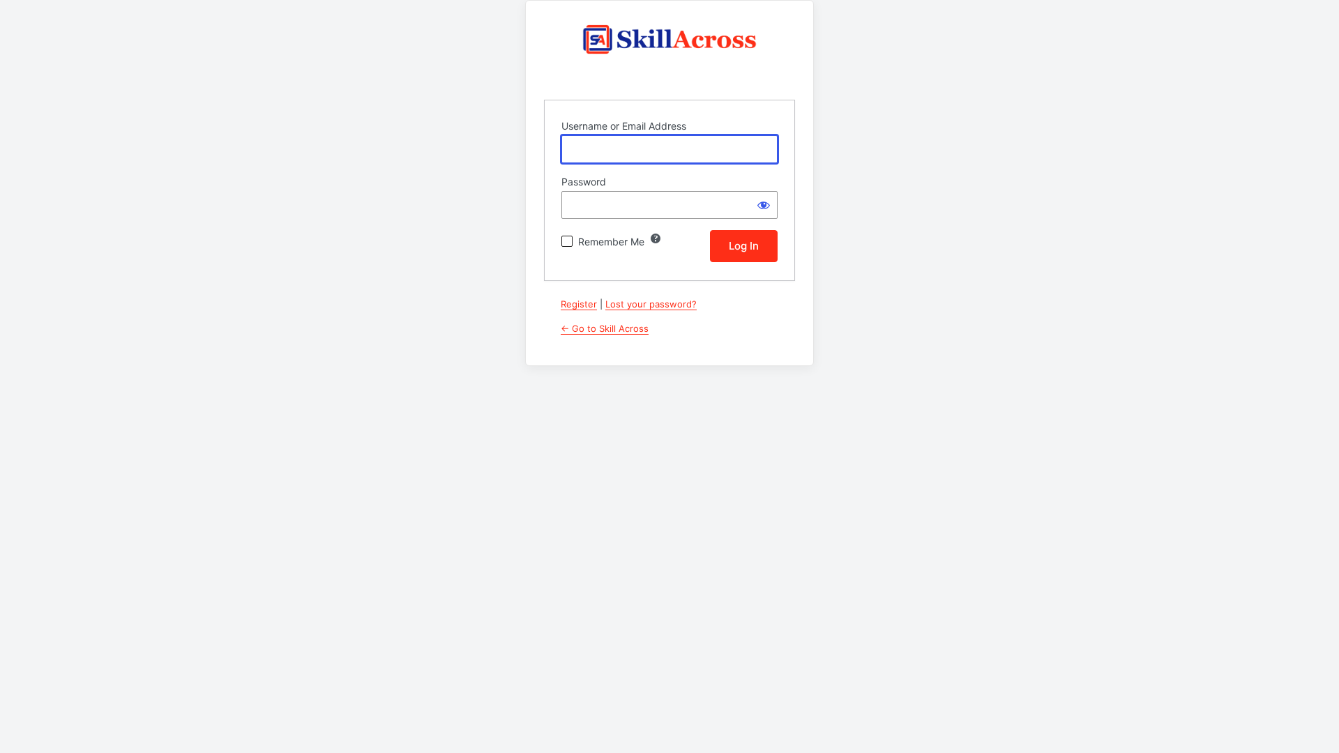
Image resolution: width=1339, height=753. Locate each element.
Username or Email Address (623, 126)
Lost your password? (651, 304)
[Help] (655, 238)
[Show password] (764, 205)
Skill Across (669, 51)
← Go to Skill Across (605, 328)
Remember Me (611, 242)
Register (579, 304)
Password (583, 182)
